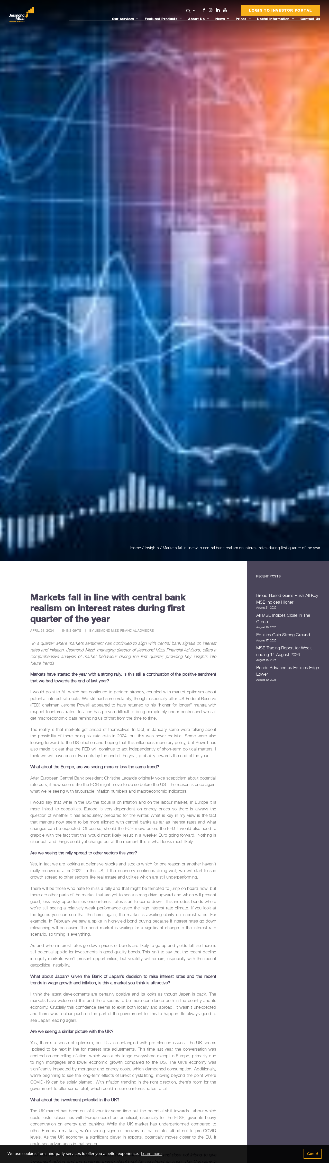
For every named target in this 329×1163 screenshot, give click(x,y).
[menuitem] (191, 11)
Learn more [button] (151, 1153)
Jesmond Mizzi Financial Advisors (124, 630)
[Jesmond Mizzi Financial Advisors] (21, 14)
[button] (191, 11)
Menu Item (231, 11)
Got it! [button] (312, 1154)
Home (135, 547)
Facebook (206, 10)
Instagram (212, 10)
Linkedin (219, 10)
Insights (152, 547)
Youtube (226, 10)
